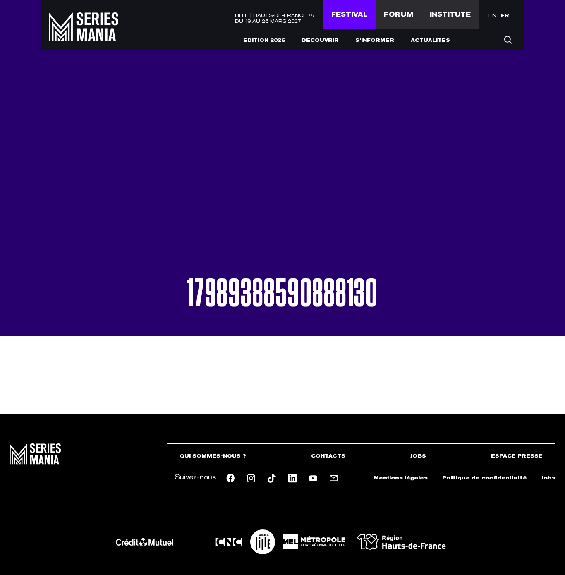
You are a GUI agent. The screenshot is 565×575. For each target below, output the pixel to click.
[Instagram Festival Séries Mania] (251, 478)
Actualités (430, 40)
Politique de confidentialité (484, 478)
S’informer (374, 40)
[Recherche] (508, 39)
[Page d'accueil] (83, 35)
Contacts (328, 456)
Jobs (418, 456)
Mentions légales (400, 478)
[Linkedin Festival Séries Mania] (292, 478)
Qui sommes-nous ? (213, 456)
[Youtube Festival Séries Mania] (313, 478)
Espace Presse (517, 456)
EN (492, 15)
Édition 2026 (264, 40)
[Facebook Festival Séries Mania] (230, 478)
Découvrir (320, 40)
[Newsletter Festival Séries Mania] (334, 478)
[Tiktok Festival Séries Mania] (272, 478)
